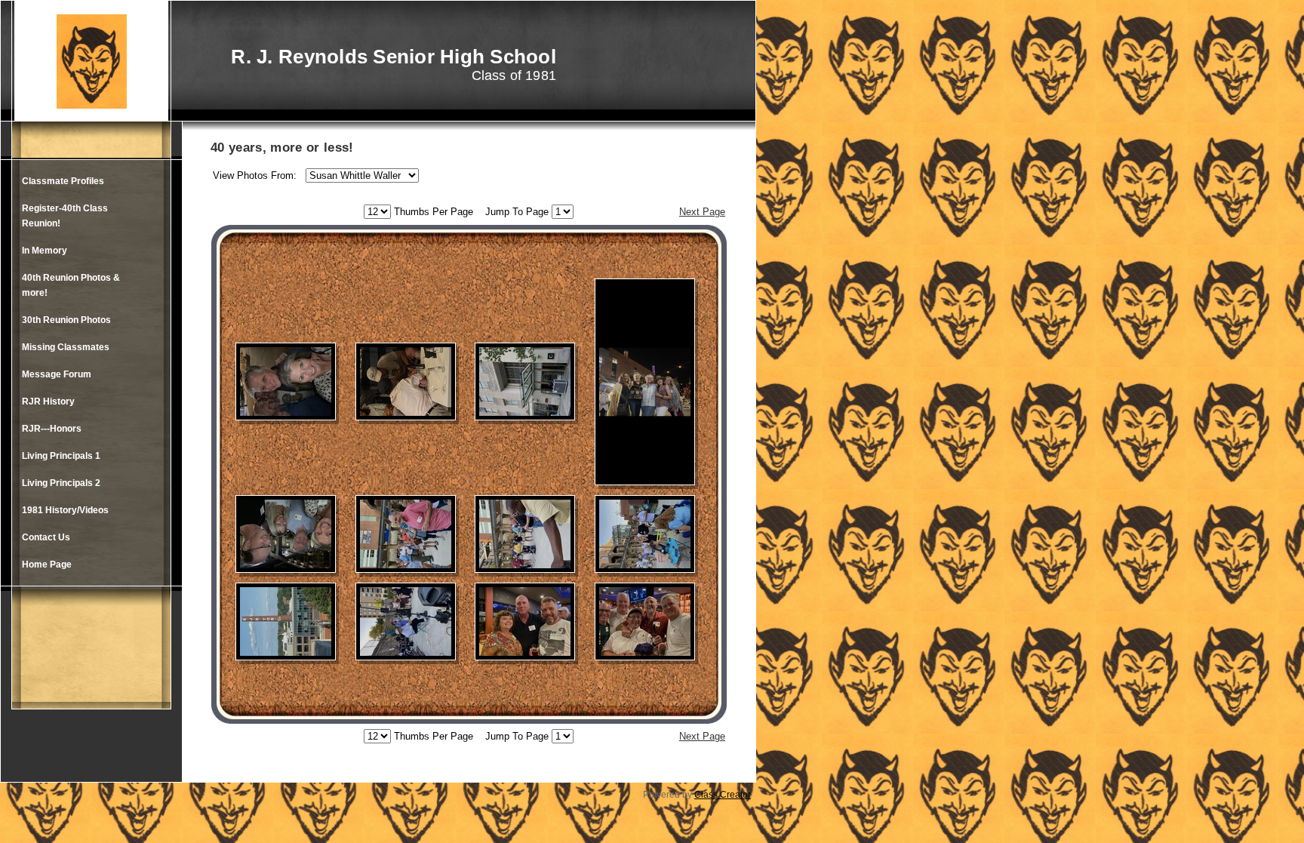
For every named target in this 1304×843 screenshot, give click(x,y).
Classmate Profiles (63, 181)
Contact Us (46, 537)
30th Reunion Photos (66, 320)
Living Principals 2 (61, 483)
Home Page (47, 564)
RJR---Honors (52, 428)
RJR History (48, 401)
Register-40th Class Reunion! (65, 216)
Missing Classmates (65, 347)
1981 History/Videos (65, 510)
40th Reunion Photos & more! (71, 285)
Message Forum (56, 374)
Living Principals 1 (61, 456)
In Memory (44, 250)
